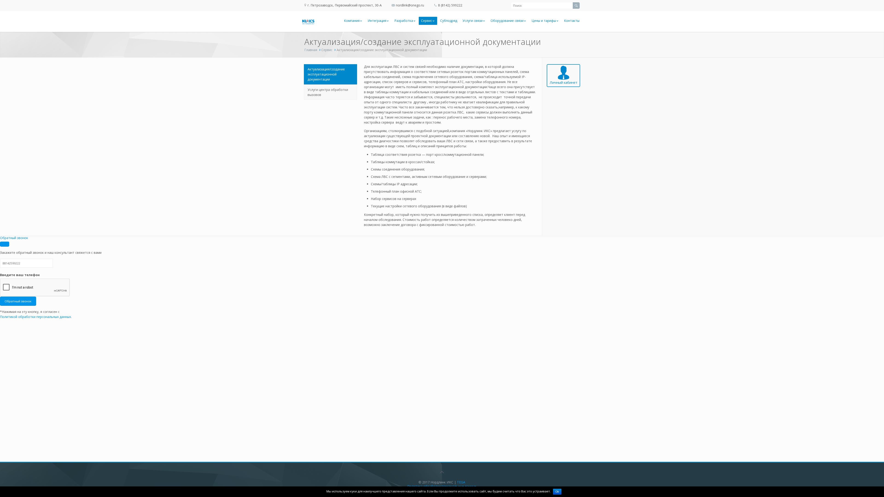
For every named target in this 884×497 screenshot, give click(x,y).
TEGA (461, 482)
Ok (557, 491)
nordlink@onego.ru (410, 5)
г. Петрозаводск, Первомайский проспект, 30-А (344, 5)
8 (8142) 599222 (450, 5)
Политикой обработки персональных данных (35, 317)
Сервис (326, 50)
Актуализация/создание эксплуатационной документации (326, 74)
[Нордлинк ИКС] (308, 21)
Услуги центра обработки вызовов (328, 92)
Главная (310, 50)
